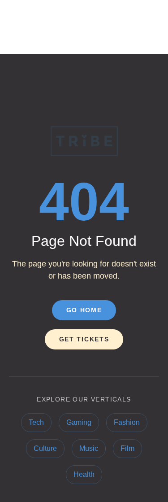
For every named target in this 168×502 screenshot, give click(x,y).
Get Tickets (84, 339)
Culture (45, 448)
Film (127, 448)
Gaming (78, 422)
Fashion (127, 422)
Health (84, 474)
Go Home (84, 310)
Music (88, 448)
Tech (36, 422)
